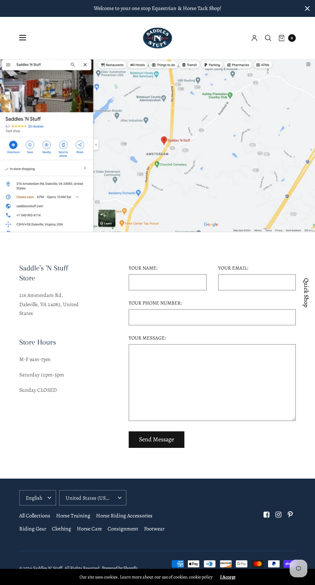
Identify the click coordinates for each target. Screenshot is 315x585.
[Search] (268, 38)
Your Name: (143, 267)
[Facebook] (266, 514)
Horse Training (73, 515)
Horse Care (89, 528)
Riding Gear (32, 528)
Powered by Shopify (119, 568)
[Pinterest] (290, 514)
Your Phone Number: (155, 302)
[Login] (254, 38)
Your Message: (147, 337)
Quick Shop (306, 292)
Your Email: (233, 267)
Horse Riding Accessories (124, 515)
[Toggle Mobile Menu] (27, 38)
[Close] (307, 8)
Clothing (61, 528)
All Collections (34, 515)
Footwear (154, 528)
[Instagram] (278, 514)
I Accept (227, 577)
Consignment (123, 528)
